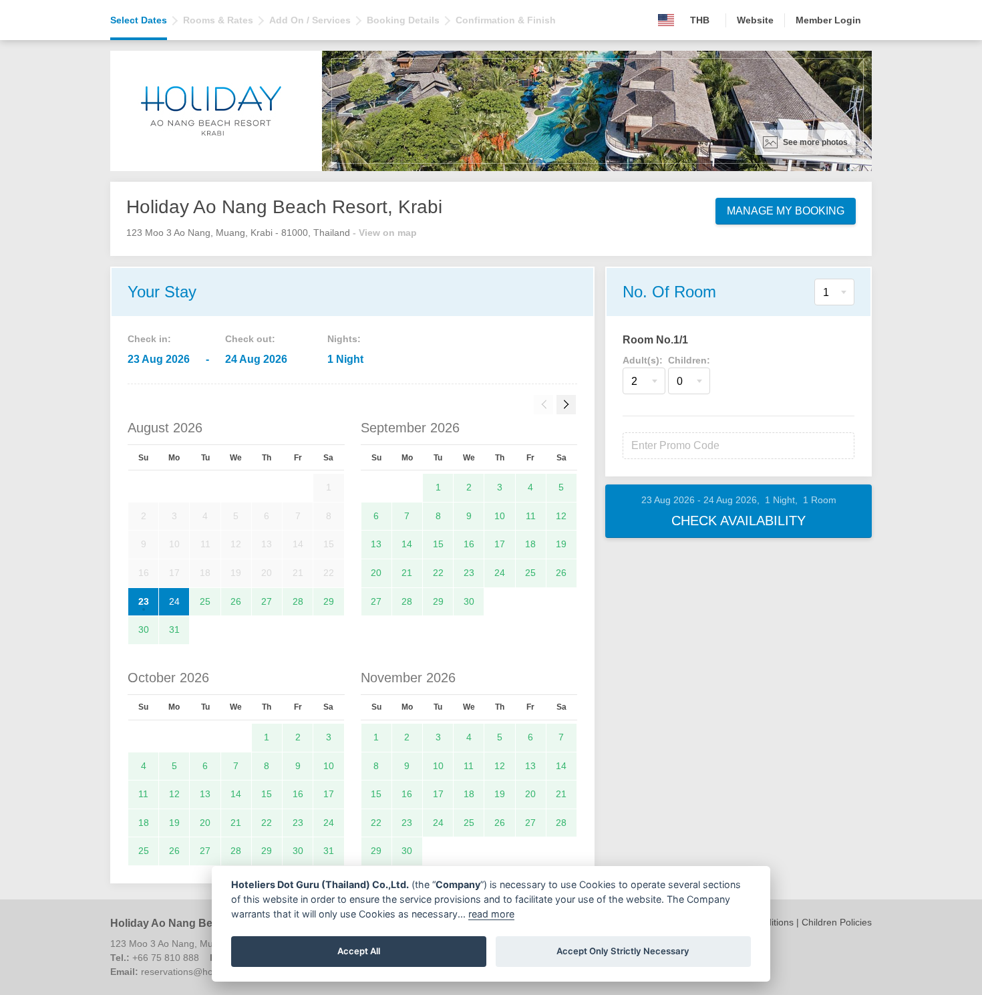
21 (406, 572)
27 (266, 601)
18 (530, 544)
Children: (689, 360)
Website (755, 20)
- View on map (385, 232)
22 (438, 572)
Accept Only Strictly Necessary (622, 951)
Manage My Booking (785, 211)
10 (499, 516)
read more (491, 913)
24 (174, 601)
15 (438, 544)
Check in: (149, 338)
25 (205, 601)
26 (235, 601)
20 (376, 572)
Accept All (358, 951)
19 (561, 544)
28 (298, 601)
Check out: (250, 338)
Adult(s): (643, 360)
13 (376, 544)
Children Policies (837, 922)
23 (143, 601)
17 (499, 544)
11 (531, 516)
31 (174, 629)
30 (143, 629)
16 (469, 544)
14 (406, 544)
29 (328, 601)
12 (561, 516)
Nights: (344, 338)
